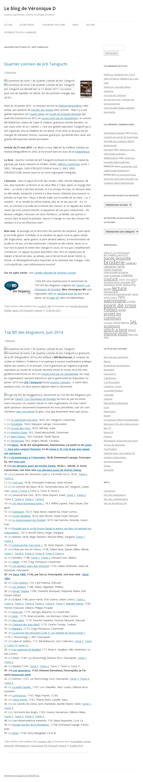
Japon (15, 310)
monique (108, 149)
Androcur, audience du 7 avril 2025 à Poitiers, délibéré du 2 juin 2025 (121, 78)
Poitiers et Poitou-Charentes (20, 32)
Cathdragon (110, 378)
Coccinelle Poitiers (113, 390)
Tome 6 (39, 499)
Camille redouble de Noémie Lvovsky (55, 272)
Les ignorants (21, 670)
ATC (125, 255)
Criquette (109, 394)
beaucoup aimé (21, 674)
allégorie (108, 252)
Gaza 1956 (19, 574)
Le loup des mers (20, 428)
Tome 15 (12, 645)
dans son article (25, 411)
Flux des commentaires (116, 499)
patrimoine (115, 300)
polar (122, 310)
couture (111, 278)
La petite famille (21, 687)
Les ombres (19, 587)
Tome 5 (29, 499)
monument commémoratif (117, 294)
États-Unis (133, 334)
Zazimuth (109, 469)
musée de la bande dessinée (65, 114)
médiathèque (82, 151)
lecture (62, 745)
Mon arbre (18, 620)
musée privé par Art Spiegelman (59, 118)
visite (123, 333)
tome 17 (23, 645)
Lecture (90, 24)
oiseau (135, 294)
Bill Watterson (22, 745)
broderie (114, 262)
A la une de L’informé (115, 95)
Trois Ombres (20, 582)
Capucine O (110, 373)
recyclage (108, 322)
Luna (106, 407)
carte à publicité (112, 275)
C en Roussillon (112, 382)
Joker (15, 616)
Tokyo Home (19, 699)
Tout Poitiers (110, 449)
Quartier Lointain (59, 382)
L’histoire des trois (22, 624)
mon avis (19, 461)
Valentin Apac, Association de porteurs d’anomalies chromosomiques (119, 457)
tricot (132, 330)
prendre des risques (42, 110)
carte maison (113, 270)
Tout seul (17, 482)
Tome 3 (29, 553)
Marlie (107, 415)
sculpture (112, 325)
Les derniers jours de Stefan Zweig (33, 465)
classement (37, 745)
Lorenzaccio (19, 695)
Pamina (108, 436)
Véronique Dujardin (114, 132)
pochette (131, 301)
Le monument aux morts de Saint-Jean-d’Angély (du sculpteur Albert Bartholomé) (121, 179)
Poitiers (111, 309)
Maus (15, 445)
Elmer (15, 733)
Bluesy (107, 361)
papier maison (110, 297)
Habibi (15, 561)
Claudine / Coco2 (113, 386)
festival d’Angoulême (70, 105)
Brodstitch (109, 369)
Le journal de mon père (24, 420)
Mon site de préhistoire (116, 357)
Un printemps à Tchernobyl (28, 457)
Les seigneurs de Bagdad (26, 649)
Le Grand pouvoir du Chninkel (28, 520)
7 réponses (10, 72)
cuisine (122, 279)
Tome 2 (8, 478)
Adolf (36, 624)
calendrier (110, 267)
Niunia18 (108, 432)
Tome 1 (82, 474)
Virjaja (107, 465)
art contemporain (121, 252)
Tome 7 (60, 603)
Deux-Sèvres (131, 279)
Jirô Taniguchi (26, 310)
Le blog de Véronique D (30, 8)
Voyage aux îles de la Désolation (31, 724)
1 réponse (9, 340)
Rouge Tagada (20, 591)
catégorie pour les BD (69, 293)
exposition (109, 284)
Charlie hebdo (37, 114)
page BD (54, 297)
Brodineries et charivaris (117, 365)
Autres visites (27, 24)
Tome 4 (18, 499)
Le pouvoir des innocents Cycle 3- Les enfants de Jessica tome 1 (48, 632)
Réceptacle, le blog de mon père (121, 440)
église (106, 337)
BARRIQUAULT (111, 158)
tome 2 (53, 449)
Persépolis (16, 424)
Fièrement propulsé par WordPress (21, 775)
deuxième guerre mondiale (117, 282)
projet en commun (112, 316)
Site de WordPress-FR (115, 503)
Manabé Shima (74, 603)
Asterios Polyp (19, 432)
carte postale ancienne (116, 272)
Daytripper (18, 511)
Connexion (109, 490)
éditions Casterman (69, 164)
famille (7, 310)
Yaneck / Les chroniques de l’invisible (35, 399)
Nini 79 (107, 428)
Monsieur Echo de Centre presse (121, 424)
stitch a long (115, 329)
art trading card (113, 255)
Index (75, 24)
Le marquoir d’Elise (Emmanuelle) (121, 419)
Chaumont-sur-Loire (53, 24)
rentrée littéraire (121, 322)
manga (38, 310)
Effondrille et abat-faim (116, 403)
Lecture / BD (44, 306)
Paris (121, 297)
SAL (133, 322)
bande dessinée (79, 306)
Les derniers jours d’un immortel (30, 566)
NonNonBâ (17, 440)
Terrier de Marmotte (114, 444)
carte (121, 266)
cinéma (127, 275)
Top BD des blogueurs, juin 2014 (33, 332)
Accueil (8, 24)
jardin (107, 289)
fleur (133, 284)
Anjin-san (17, 612)
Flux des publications (115, 495)
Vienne (110, 333)
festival (127, 284)
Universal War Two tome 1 (27, 545)
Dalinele (108, 398)
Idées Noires (18, 436)
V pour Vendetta (21, 516)
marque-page (111, 291)
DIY (133, 282)
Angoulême (77, 741)
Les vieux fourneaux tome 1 (28, 503)
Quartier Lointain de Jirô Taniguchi (35, 63)
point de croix (120, 305)
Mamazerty (110, 411)
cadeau (131, 263)
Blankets (17, 628)
